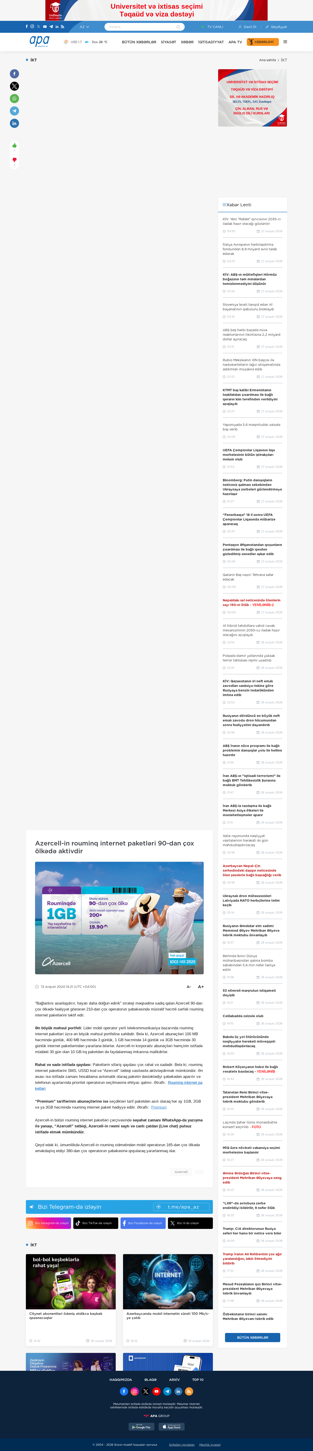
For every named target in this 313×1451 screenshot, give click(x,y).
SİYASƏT (168, 42)
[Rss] (62, 27)
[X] (38, 27)
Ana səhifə (267, 60)
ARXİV (174, 1380)
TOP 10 (197, 1380)
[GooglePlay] (142, 1427)
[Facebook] (27, 27)
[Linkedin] (57, 27)
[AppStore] (172, 1427)
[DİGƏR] (283, 42)
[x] (146, 1391)
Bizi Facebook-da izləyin (145, 1223)
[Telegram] (51, 27)
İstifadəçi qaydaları (182, 1444)
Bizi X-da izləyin (188, 1223)
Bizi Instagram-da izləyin (52, 1223)
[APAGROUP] (156, 1416)
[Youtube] (45, 27)
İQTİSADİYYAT (211, 42)
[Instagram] (32, 27)
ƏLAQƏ (150, 1380)
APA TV (235, 42)
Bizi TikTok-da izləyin (97, 1223)
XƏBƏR (187, 42)
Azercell (181, 1172)
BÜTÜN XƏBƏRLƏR (139, 42)
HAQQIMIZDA (121, 1380)
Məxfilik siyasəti (210, 1444)
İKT (284, 60)
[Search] (178, 27)
